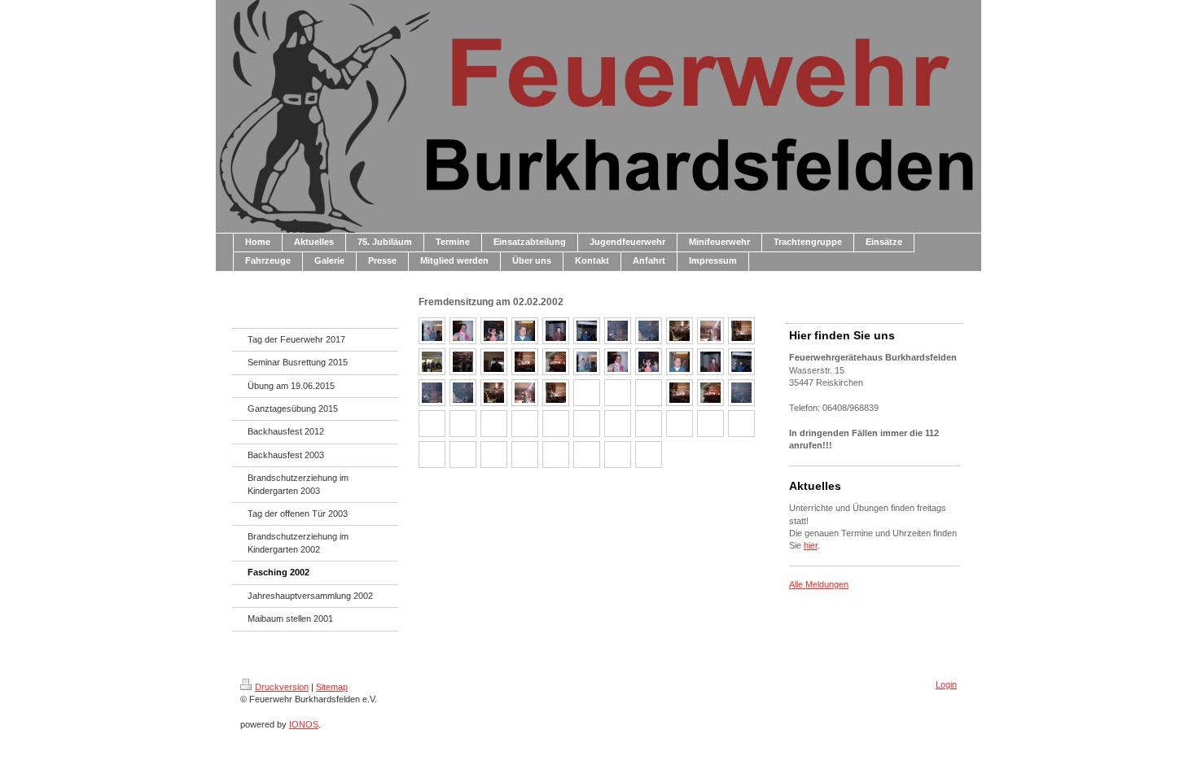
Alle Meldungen (818, 584)
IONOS (303, 724)
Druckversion (282, 687)
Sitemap (332, 687)
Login (946, 684)
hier (811, 545)
